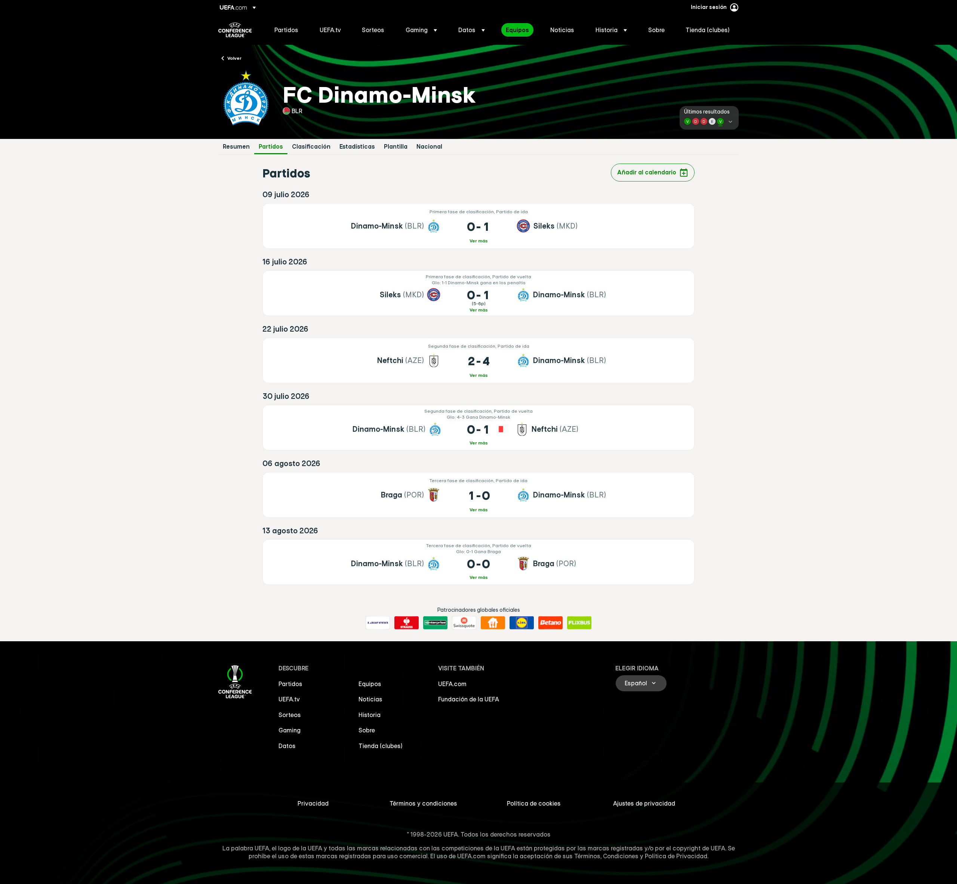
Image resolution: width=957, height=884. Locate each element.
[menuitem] (288, 30)
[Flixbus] (579, 623)
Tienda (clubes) (381, 745)
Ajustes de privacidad (644, 803)
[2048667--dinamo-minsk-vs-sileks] (478, 226)
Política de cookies (534, 803)
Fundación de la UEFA (468, 699)
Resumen (236, 146)
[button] (421, 30)
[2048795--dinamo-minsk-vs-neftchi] (478, 427)
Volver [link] (234, 58)
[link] (286, 30)
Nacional (429, 146)
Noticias (370, 699)
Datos (287, 745)
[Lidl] (522, 623)
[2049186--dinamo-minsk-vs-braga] (478, 562)
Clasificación (311, 146)
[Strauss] (406, 623)
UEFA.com (452, 683)
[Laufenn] (378, 623)
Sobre (367, 730)
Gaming (290, 730)
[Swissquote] (464, 623)
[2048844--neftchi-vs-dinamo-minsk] (478, 360)
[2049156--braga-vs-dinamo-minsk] (478, 495)
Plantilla (395, 146)
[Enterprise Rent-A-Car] (435, 623)
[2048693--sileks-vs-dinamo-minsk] (478, 293)
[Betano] (550, 623)
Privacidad (313, 803)
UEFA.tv (289, 699)
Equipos (370, 683)
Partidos (271, 146)
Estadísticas (357, 146)
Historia (370, 714)
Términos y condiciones (423, 803)
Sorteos (290, 714)
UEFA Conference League (235, 29)
